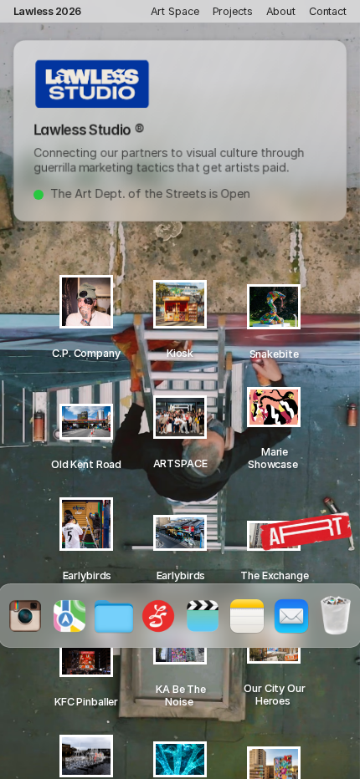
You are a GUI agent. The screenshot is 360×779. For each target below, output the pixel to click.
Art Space (175, 11)
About (281, 11)
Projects (233, 11)
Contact (328, 11)
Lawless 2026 (47, 11)
